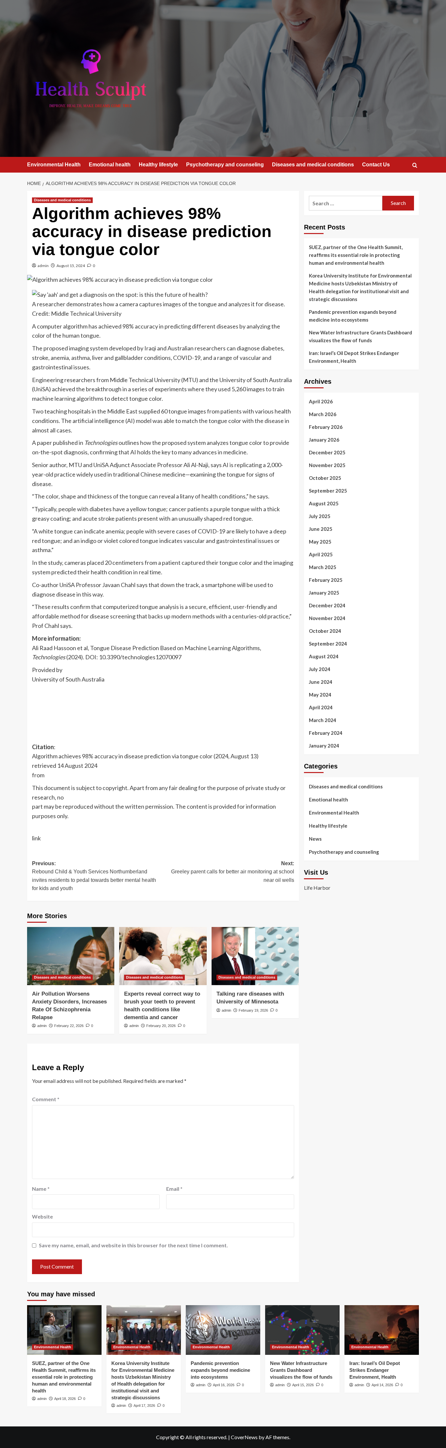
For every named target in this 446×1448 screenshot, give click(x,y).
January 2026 (324, 440)
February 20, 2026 (161, 1026)
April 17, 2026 (144, 1405)
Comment (45, 1099)
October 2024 (325, 631)
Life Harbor (317, 887)
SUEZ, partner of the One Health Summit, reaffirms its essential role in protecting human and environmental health (356, 255)
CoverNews (244, 1437)
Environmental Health (54, 164)
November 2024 (327, 618)
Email (174, 1189)
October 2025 (325, 478)
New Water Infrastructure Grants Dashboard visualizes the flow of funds (360, 336)
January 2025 (324, 593)
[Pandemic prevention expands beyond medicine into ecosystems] (223, 1330)
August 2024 (324, 656)
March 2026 (322, 414)
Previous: (94, 876)
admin (43, 265)
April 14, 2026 (382, 1385)
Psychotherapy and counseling (225, 164)
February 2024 (325, 733)
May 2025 (320, 542)
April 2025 (321, 554)
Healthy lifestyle (158, 164)
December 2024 (327, 605)
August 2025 (324, 503)
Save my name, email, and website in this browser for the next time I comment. (133, 1245)
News (315, 839)
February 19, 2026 (253, 1010)
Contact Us (376, 164)
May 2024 (320, 695)
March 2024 (322, 720)
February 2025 (325, 580)
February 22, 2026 (69, 1026)
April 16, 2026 (223, 1385)
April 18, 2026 (65, 1399)
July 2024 (319, 669)
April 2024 (321, 707)
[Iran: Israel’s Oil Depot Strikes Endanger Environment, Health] (381, 1330)
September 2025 (328, 491)
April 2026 (321, 401)
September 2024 (328, 644)
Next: (232, 872)
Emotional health (110, 164)
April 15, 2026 (303, 1385)
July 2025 (319, 516)
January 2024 (324, 746)
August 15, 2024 (70, 265)
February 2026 (325, 427)
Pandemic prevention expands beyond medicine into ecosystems (352, 316)
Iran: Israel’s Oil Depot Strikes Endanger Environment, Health (354, 357)
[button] (415, 165)
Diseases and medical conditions (313, 164)
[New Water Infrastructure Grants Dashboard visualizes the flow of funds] (302, 1330)
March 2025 (322, 567)
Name (41, 1189)
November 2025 (327, 465)
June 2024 (320, 682)
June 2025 (320, 529)
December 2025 (327, 452)
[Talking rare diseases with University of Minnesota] (255, 956)
